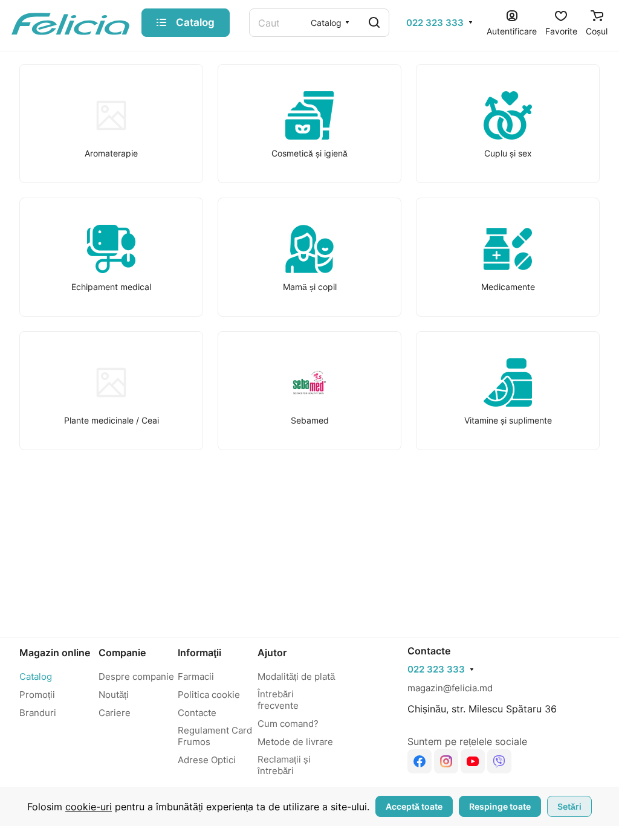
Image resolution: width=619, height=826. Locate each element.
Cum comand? (288, 723)
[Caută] (374, 22)
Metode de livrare (295, 741)
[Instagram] (446, 761)
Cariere (115, 712)
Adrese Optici (207, 760)
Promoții (37, 694)
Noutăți (114, 694)
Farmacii (196, 676)
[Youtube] (473, 761)
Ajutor (272, 653)
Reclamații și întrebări (284, 764)
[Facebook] (419, 761)
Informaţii (199, 653)
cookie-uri (88, 807)
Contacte (197, 712)
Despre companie (136, 676)
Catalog (35, 676)
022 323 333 (435, 23)
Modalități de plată (296, 676)
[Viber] (499, 761)
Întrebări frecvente (278, 699)
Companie (122, 653)
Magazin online (54, 653)
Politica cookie (209, 694)
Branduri (37, 712)
